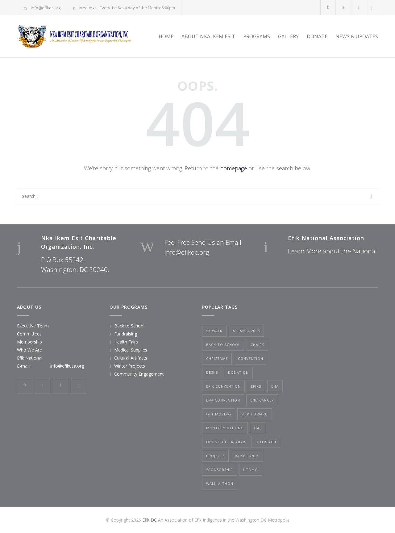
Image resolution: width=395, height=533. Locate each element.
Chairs (257, 344)
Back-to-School (223, 344)
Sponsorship (219, 469)
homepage (233, 168)
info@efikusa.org (67, 366)
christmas (217, 358)
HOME (166, 36)
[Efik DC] (74, 36)
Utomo (250, 469)
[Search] (372, 7)
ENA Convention (223, 400)
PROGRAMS (256, 36)
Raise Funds (247, 455)
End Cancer (262, 400)
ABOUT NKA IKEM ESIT (208, 36)
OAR (258, 428)
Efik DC (149, 520)
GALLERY (288, 36)
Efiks (256, 386)
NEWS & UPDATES (356, 36)
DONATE (317, 36)
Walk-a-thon (219, 483)
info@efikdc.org (45, 7)
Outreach (266, 441)
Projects (215, 455)
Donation (238, 372)
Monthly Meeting (225, 428)
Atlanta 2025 (246, 330)
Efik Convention (223, 386)
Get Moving (218, 414)
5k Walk (214, 330)
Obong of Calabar (225, 441)
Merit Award (254, 414)
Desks (212, 372)
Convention (250, 358)
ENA (275, 386)
